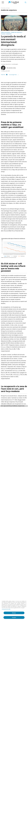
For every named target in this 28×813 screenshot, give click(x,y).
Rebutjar (14, 612)
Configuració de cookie (6, 609)
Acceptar (14, 617)
